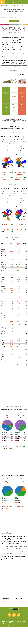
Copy (18, 126)
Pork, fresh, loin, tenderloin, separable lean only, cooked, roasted (14, 65)
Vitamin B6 (3, 264)
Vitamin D (3, 313)
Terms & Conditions (11, 623)
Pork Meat (8, 6)
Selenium (3, 286)
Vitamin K (15, 234)
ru (14, 618)
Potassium (3, 290)
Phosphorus (3, 288)
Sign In (8, 2)
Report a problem (22, 623)
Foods (7, 5)
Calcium (2, 294)
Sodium (2, 272)
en (11, 618)
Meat (11, 5)
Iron (2, 262)
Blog (19, 2)
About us (4, 621)
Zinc (2, 283)
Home (2, 5)
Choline (2, 279)
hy (16, 618)
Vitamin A (3, 249)
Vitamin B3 (3, 268)
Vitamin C (3, 303)
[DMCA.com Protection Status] (14, 609)
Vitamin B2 (3, 292)
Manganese (3, 297)
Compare (22, 5)
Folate (2, 281)
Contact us (11, 621)
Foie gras (16, 5)
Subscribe (18, 621)
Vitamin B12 (3, 246)
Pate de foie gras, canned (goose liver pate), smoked (13, 62)
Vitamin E (3, 315)
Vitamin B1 (3, 251)
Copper (2, 266)
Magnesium (3, 299)
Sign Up (14, 2)
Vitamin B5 (3, 301)
